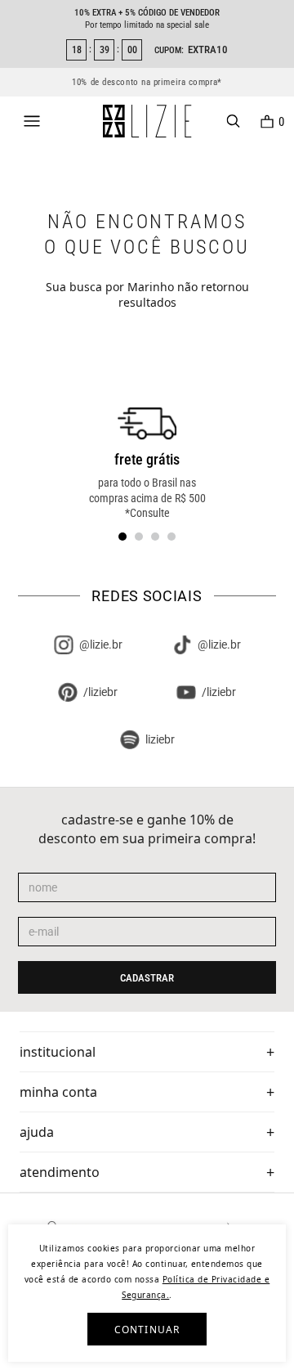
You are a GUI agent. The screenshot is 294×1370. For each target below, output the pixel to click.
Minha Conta (58, 1092)
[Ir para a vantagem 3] (155, 536)
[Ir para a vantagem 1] (122, 536)
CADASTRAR (147, 978)
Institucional (58, 1052)
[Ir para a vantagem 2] (139, 536)
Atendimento (60, 1172)
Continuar (147, 1329)
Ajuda (37, 1132)
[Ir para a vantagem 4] (171, 536)
